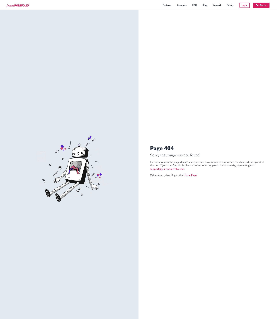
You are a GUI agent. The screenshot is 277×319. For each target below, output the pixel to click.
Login (244, 5)
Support (217, 5)
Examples (182, 5)
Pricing (230, 5)
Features (166, 5)
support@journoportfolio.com (167, 168)
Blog (205, 5)
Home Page (190, 175)
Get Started (261, 5)
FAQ (194, 5)
